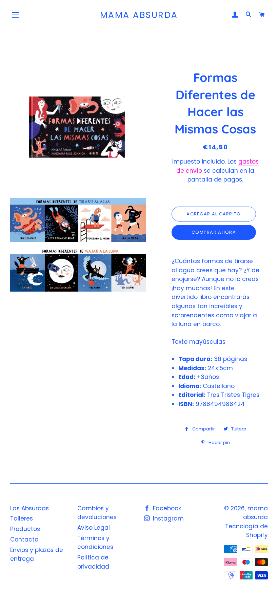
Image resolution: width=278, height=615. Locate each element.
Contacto (24, 539)
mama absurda (139, 15)
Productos (25, 529)
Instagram (167, 518)
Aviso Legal (93, 528)
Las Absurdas (29, 508)
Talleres (21, 518)
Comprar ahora (214, 232)
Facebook (166, 508)
